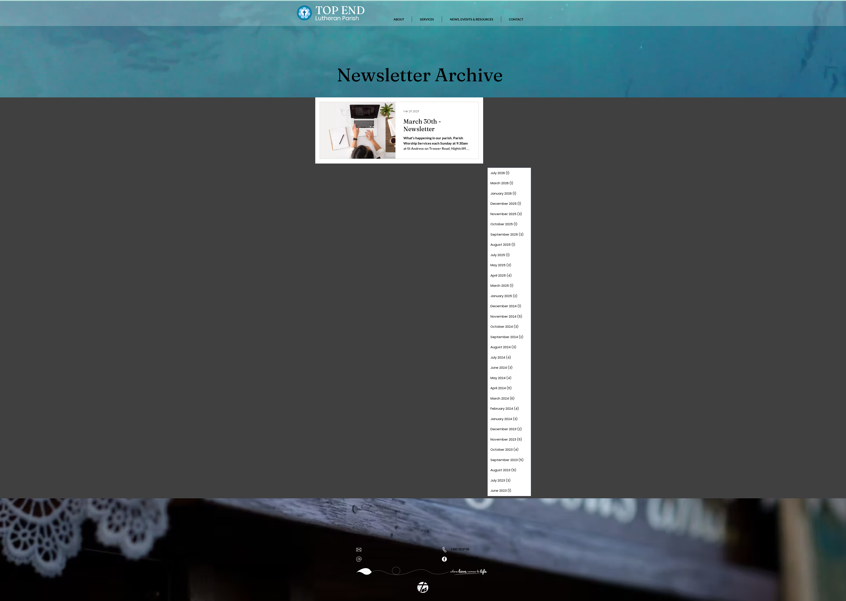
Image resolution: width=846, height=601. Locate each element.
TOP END (340, 10)
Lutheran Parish (337, 18)
